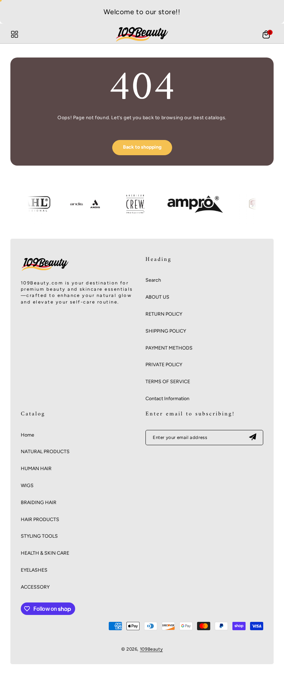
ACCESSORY (35, 587)
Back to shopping (142, 147)
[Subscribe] (252, 437)
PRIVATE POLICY (163, 365)
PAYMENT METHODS (169, 348)
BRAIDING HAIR (38, 502)
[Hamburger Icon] (14, 34)
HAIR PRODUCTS (40, 519)
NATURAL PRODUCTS (45, 452)
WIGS (27, 485)
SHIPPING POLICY (165, 331)
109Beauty (151, 649)
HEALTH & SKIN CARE (45, 553)
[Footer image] (45, 270)
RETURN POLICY (163, 314)
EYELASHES (34, 570)
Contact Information (167, 399)
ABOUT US (157, 297)
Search (153, 280)
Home (27, 435)
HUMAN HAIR (36, 469)
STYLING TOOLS (39, 536)
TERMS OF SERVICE (167, 382)
